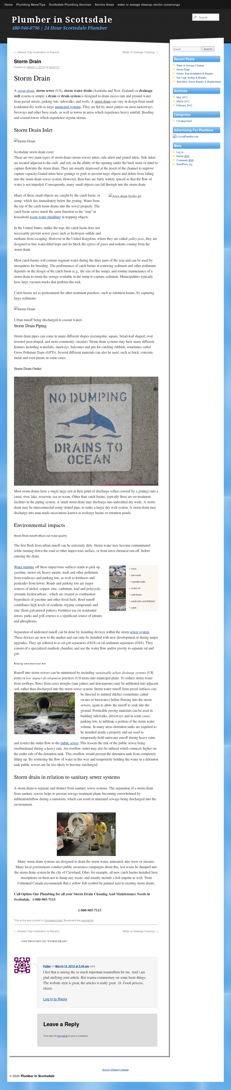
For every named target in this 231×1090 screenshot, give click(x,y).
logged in (62, 1035)
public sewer (69, 742)
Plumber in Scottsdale (62, 20)
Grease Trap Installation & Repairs (36, 52)
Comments (185, 160)
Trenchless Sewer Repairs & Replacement (198, 81)
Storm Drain (183, 69)
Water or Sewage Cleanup (140, 52)
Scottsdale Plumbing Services (70, 4)
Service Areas (104, 4)
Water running (24, 566)
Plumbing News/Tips (30, 4)
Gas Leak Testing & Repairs (191, 77)
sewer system (139, 631)
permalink (87, 920)
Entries (182, 156)
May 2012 (181, 97)
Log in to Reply (55, 999)
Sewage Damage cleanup (115, 1069)
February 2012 (184, 105)
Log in (179, 152)
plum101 (54, 67)
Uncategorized (53, 920)
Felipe (47, 966)
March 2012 (182, 101)
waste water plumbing (45, 216)
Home (9, 4)
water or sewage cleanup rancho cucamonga (149, 4)
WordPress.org (184, 164)
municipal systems (68, 106)
